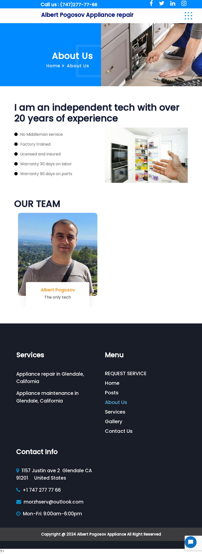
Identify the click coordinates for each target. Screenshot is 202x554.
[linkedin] (172, 3)
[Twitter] (161, 3)
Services (115, 411)
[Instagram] (183, 3)
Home (53, 66)
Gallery (113, 421)
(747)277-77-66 (78, 4)
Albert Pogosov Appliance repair (87, 15)
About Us (116, 402)
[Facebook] (151, 3)
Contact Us (119, 431)
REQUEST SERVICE (126, 373)
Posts (111, 392)
